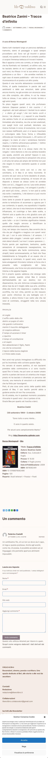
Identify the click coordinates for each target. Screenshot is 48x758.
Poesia (31, 27)
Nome (5, 578)
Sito (21, 441)
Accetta (24, 740)
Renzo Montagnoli (10, 441)
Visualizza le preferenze (24, 753)
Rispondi (42, 537)
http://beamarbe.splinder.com (26, 435)
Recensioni (38, 27)
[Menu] (45, 7)
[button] (45, 717)
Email (5, 589)
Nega (24, 746)
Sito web (5, 600)
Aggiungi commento (11, 611)
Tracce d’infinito (34, 447)
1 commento (7, 30)
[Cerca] (41, 7)
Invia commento (11, 637)
